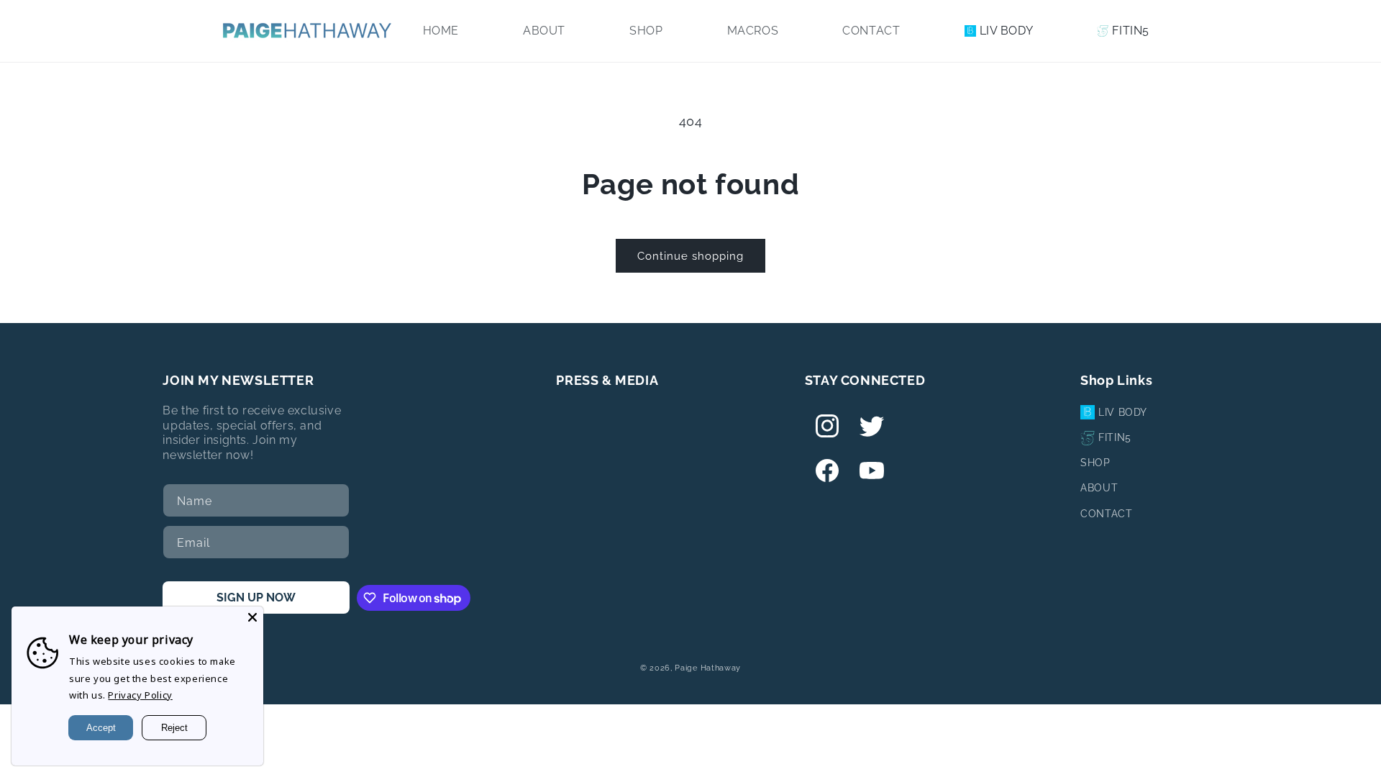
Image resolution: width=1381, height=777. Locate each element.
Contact (1106, 513)
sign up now (256, 597)
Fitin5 (1114, 437)
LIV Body (1122, 412)
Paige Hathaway (708, 668)
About (1099, 488)
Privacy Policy (140, 695)
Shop (1095, 462)
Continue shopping (690, 256)
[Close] (252, 617)
